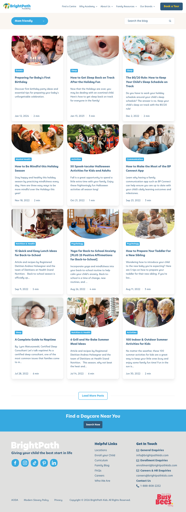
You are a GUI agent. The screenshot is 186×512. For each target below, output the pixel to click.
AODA (14, 500)
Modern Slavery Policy (36, 500)
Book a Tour (171, 6)
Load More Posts (93, 396)
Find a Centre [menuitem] (69, 6)
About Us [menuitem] (105, 6)
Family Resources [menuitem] (125, 6)
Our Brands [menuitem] (146, 6)
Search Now (93, 424)
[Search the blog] (170, 21)
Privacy (58, 500)
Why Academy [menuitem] (87, 6)
